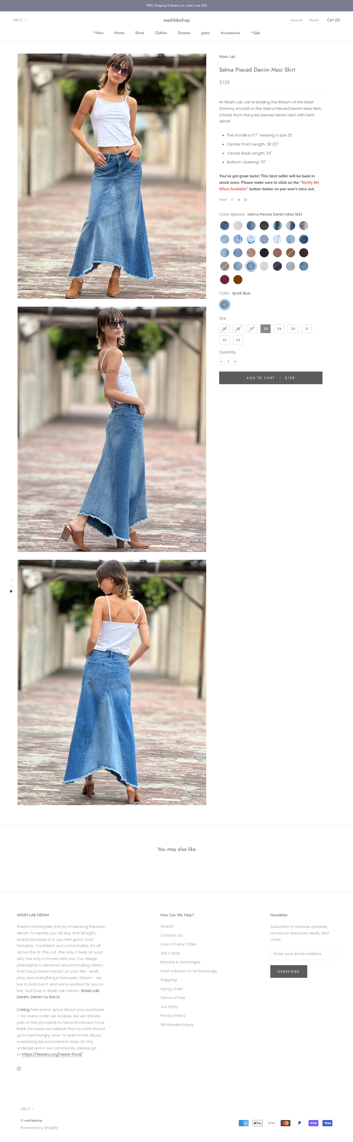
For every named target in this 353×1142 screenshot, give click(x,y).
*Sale (255, 32)
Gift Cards (170, 953)
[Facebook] (232, 199)
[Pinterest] (245, 199)
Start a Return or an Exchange (188, 971)
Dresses (184, 32)
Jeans (205, 32)
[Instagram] (19, 1068)
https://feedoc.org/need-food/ (52, 1054)
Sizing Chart (171, 989)
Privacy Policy (172, 1015)
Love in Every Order (178, 944)
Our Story (169, 1006)
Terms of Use (172, 997)
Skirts (139, 32)
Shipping (168, 979)
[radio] (224, 225)
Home (119, 32)
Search (314, 20)
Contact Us (171, 935)
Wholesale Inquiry (177, 1024)
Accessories (230, 32)
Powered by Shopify (39, 1127)
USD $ (17, 20)
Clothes (161, 32)
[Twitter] (238, 199)
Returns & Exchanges (180, 962)
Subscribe (289, 971)
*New (98, 32)
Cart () (333, 20)
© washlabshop (31, 1120)
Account (296, 20)
